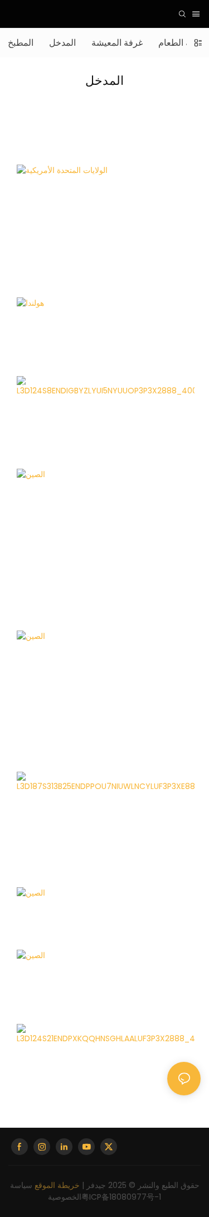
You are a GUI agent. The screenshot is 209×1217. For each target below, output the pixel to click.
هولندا (32, 353)
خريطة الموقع (57, 1185)
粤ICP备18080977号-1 (121, 1196)
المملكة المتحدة (51, 815)
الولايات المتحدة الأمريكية (68, 214)
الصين (33, 380)
